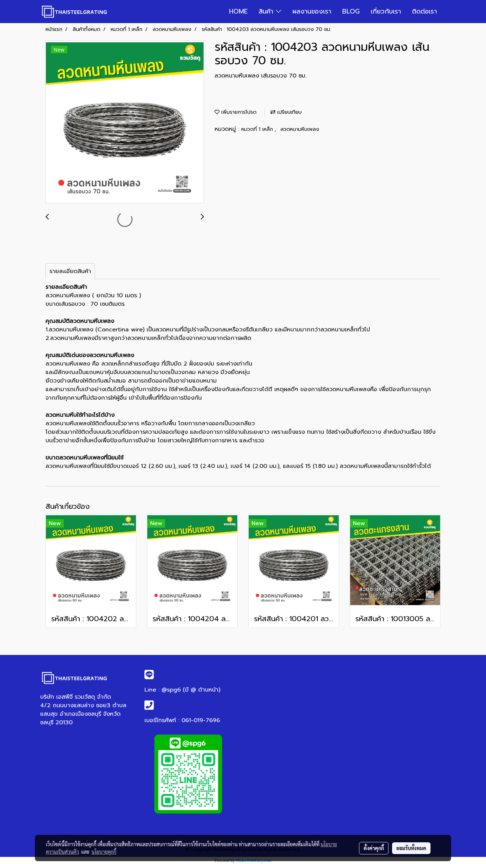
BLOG (351, 11)
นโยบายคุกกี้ (103, 851)
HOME (238, 11)
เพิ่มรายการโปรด (238, 112)
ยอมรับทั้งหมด (411, 848)
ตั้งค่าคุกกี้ (374, 848)
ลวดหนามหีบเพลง (299, 129)
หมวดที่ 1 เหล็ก (258, 129)
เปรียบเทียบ (288, 112)
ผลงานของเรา (311, 11)
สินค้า (267, 11)
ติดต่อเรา (424, 11)
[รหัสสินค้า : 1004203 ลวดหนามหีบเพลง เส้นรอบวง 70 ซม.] (125, 122)
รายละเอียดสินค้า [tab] (70, 271)
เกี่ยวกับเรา (386, 11)
